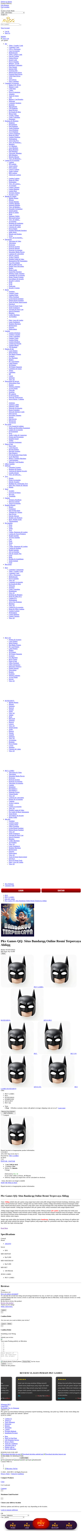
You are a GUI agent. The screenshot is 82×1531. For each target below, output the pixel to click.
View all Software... (15, 474)
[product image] (17, 936)
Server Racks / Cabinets (16, 399)
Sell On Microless (10, 1449)
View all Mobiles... (15, 207)
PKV (6, 568)
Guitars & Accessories (16, 430)
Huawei (11, 708)
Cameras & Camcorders (16, 254)
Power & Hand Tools (15, 306)
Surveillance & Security (16, 279)
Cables (11, 90)
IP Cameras (12, 394)
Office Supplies (10, 464)
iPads (10, 214)
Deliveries (8, 1424)
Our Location (5, 7)
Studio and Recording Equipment (19, 428)
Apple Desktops (14, 128)
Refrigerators (13, 325)
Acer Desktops (13, 132)
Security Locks (13, 194)
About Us (8, 1420)
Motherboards (13, 53)
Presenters (12, 119)
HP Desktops (13, 124)
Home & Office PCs (15, 596)
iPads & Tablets (14, 212)
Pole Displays (13, 453)
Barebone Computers (15, 65)
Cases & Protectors (15, 225)
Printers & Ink (9, 349)
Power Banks (13, 229)
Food (10, 527)
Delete (9, 1324)
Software (7, 466)
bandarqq (44, 1219)
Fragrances (12, 509)
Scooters (11, 491)
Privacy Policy (9, 1442)
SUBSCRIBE (24, 1458)
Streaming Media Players (17, 252)
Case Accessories (14, 51)
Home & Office (14, 135)
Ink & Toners (13, 659)
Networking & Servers (12, 381)
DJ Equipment (13, 431)
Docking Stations (14, 193)
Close (2, 1482)
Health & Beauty (10, 505)
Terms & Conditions (11, 1443)
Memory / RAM (14, 63)
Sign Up (7, 33)
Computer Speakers (15, 103)
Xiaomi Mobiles (14, 202)
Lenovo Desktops (14, 133)
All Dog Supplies (14, 537)
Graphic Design (14, 473)
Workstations (13, 139)
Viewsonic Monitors (15, 153)
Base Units (12, 446)
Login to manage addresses (9, 1510)
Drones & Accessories (16, 799)
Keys (10, 433)
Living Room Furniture (16, 299)
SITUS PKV (48, 1020)
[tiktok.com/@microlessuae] (11, 1468)
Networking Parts (14, 383)
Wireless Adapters (14, 387)
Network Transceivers (16, 397)
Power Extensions (14, 92)
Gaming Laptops (14, 178)
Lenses (11, 805)
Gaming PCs (13, 598)
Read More (4, 1228)
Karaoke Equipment (15, 442)
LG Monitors (13, 146)
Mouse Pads (12, 114)
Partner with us (9, 1447)
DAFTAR (61, 890)
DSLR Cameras (14, 255)
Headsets (11, 105)
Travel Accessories (15, 503)
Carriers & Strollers (15, 548)
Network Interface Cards (16, 412)
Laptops (11, 162)
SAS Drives (12, 79)
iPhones (11, 200)
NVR (10, 284)
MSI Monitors (13, 155)
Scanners (11, 356)
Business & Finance (15, 469)
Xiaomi (11, 709)
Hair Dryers (12, 514)
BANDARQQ (9, 701)
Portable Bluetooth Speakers (18, 230)
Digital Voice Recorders (16, 266)
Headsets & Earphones (16, 223)
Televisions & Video (15, 772)
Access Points (13, 388)
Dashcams (12, 286)
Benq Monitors (13, 150)
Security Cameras (14, 281)
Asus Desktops (13, 130)
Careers (7, 1429)
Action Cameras (14, 257)
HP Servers (12, 421)
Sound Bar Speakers (15, 272)
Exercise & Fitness (15, 492)
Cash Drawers (13, 448)
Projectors (12, 245)
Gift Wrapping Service (12, 1440)
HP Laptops (12, 164)
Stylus (11, 236)
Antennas (12, 403)
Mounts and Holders (15, 234)
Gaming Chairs (13, 293)
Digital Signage (14, 668)
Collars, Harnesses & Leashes (18, 532)
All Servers (12, 422)
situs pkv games (10, 899)
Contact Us (8, 1418)
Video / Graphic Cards (16, 45)
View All (11, 379)
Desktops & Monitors (11, 121)
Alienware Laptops (15, 175)
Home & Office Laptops (16, 609)
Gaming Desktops (14, 137)
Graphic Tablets (14, 115)
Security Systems (14, 288)
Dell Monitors (13, 151)
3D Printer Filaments (15, 367)
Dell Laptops (13, 167)
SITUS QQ (38, 1087)
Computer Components (16, 569)
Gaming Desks (13, 295)
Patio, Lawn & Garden (16, 320)
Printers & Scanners (15, 639)
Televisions (12, 243)
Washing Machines (15, 324)
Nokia (11, 711)
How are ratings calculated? (9, 1294)
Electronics (8, 239)
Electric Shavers (14, 516)
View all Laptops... (15, 184)
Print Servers (13, 413)
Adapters (11, 94)
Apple (11, 729)
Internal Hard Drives (15, 72)
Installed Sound (14, 439)
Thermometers (13, 521)
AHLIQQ (8, 1244)
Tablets (11, 715)
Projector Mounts (14, 248)
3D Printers (12, 365)
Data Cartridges (14, 81)
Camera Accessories (15, 806)
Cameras (11, 801)
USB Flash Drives (14, 76)
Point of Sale (9, 444)
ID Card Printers (14, 361)
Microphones (13, 106)
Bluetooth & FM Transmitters (18, 261)
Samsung (12, 378)
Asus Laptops (13, 166)
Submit (4, 1310)
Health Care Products (15, 518)
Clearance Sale (9, 885)
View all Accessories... (16, 237)
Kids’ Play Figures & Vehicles (18, 485)
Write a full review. (7, 1306)
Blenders (11, 313)
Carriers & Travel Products (17, 534)
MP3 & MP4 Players (15, 264)
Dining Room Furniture (16, 300)
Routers (11, 385)
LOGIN (20, 890)
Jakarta (6, 1)
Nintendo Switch (14, 792)
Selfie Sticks (13, 232)
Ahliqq (7, 1202)
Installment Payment (11, 1433)
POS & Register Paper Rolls (18, 455)
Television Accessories (16, 783)
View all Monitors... (15, 158)
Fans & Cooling (14, 56)
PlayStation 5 (13, 788)
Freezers (11, 327)
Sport (6, 489)
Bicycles (11, 494)
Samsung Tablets (14, 216)
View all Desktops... (15, 142)
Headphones (13, 591)
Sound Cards (13, 60)
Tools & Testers (14, 96)
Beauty (11, 507)
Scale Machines (14, 457)
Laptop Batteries (14, 189)
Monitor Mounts (14, 157)
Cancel (4, 1324)
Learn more (61, 1108)
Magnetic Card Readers (16, 462)
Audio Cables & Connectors (18, 435)
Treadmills (12, 496)
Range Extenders (14, 410)
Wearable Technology (16, 209)
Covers (11, 745)
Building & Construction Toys (18, 483)
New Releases (9, 884)
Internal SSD (13, 69)
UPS (10, 97)
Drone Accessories (15, 480)
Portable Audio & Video (16, 259)
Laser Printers (13, 351)
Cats (10, 539)
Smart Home (13, 814)
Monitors (11, 144)
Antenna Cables (14, 404)
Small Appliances (14, 308)
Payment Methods (10, 1431)
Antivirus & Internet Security (18, 471)
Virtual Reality (13, 794)
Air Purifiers (13, 316)
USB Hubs (12, 88)
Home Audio (13, 270)
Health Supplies (14, 536)
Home (7, 290)
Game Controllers (14, 117)
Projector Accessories (15, 250)
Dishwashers (13, 329)
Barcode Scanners (14, 451)
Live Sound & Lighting (16, 426)
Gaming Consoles (14, 334)
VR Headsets (13, 347)
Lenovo (11, 724)
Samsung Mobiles (14, 205)
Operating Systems (15, 467)
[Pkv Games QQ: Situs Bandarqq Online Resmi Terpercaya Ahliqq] (8, 22)
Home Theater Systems (16, 277)
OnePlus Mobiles (14, 203)
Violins (11, 440)
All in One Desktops (15, 602)
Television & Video (15, 241)
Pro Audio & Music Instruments (19, 812)
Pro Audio (8, 424)
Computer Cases (14, 47)
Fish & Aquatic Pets (15, 553)
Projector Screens (14, 246)
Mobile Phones (13, 198)
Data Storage (13, 67)
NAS (10, 78)
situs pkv (7, 819)
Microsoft (12, 718)
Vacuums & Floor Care (16, 309)
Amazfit (11, 735)
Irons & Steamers (14, 311)
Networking (12, 670)
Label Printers (13, 363)
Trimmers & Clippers (15, 512)
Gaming (7, 331)
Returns (7, 1426)
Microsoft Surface (14, 218)
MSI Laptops (13, 173)
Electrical (12, 304)
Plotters (11, 360)
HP (10, 374)
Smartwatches (13, 211)
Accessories (12, 185)
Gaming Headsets (14, 342)
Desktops (12, 123)
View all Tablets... (14, 220)
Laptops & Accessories (12, 160)
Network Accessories (15, 408)
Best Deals (8, 564)
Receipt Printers (14, 449)
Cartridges (12, 372)
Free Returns (5, 5)
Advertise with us (10, 1445)
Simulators (12, 787)
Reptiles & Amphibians (16, 559)
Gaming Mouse (14, 345)
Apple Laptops (13, 171)
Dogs (10, 525)
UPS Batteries (13, 108)
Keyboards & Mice (15, 112)
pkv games (54, 1211)
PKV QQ (8, 638)
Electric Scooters (14, 482)
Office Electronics (14, 665)
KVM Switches (14, 395)
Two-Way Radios (14, 263)
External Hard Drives (15, 74)
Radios (11, 268)
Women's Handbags (15, 500)
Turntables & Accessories (17, 275)
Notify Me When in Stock (9, 1182)
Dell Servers (13, 419)
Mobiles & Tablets (10, 196)
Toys (6, 476)
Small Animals (13, 561)
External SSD (13, 71)
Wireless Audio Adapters (16, 273)
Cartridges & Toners (15, 369)
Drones (11, 478)
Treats (11, 528)
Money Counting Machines (17, 458)
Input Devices (13, 110)
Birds (10, 557)
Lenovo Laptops (14, 169)
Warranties (8, 1427)
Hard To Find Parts (11, 1438)
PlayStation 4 (13, 790)
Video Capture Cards (15, 54)
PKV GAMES (9, 771)
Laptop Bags (13, 191)
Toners (11, 370)
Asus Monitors (13, 148)
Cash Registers (13, 460)
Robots (11, 487)
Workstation (12, 182)
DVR (10, 282)
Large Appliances (14, 322)
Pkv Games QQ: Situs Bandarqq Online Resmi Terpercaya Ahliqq (26, 901)
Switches (11, 392)
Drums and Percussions (16, 437)
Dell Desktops (13, 126)
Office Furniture (14, 297)
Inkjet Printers (13, 352)
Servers (11, 417)
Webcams (12, 101)
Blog (6, 1436)
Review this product (7, 1303)
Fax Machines (13, 358)
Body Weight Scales (15, 519)
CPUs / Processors (14, 49)
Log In (7, 31)
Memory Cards (13, 87)
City (2, 1517)
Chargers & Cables (15, 227)
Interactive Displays (15, 666)
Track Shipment (10, 1422)
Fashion (7, 498)
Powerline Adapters (15, 415)
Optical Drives (13, 58)
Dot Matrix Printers (15, 354)
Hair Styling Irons (14, 510)
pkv (6, 44)
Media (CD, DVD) (15, 85)
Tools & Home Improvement (18, 302)
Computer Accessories (12, 83)
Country (3, 1515)
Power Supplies (14, 62)
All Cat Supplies (14, 552)
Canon (11, 376)
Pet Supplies (9, 523)
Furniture (12, 291)
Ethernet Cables (14, 406)
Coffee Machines (14, 315)
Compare (6, 1115)
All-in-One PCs (14, 141)
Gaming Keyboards (15, 343)
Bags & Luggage (14, 501)
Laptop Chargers (14, 187)
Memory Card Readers (16, 99)
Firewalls (12, 390)
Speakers (11, 587)
